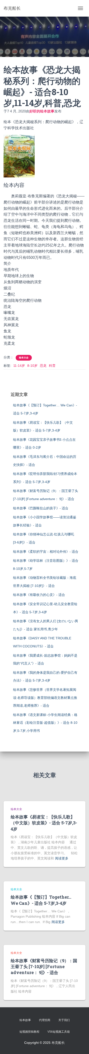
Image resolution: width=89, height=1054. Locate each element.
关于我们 (64, 1020)
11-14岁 (19, 365)
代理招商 (44, 1020)
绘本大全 (23, 357)
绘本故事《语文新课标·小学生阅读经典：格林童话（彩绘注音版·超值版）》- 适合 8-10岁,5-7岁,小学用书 (45, 723)
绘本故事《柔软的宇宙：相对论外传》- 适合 (45, 551)
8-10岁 (32, 365)
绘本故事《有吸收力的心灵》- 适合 (39, 595)
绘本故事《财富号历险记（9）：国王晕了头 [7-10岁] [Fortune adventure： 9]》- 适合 (44, 966)
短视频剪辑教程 (29, 1031)
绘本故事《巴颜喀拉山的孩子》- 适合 (40, 508)
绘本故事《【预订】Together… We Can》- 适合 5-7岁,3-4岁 (41, 900)
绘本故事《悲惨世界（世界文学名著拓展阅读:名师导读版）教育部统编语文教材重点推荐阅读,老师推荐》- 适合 (45, 697)
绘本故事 (25, 1020)
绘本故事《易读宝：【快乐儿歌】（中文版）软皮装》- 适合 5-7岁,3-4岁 (44, 822)
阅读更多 (61, 858)
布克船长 (58, 1043)
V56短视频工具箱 (58, 1031)
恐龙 (43, 365)
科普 (52, 365)
